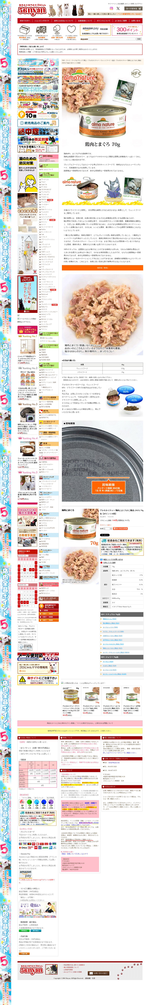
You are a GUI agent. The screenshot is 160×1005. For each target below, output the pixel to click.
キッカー (44, 530)
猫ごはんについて (47, 169)
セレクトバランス (47, 259)
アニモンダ (45, 194)
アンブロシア (45, 202)
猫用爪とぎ (45, 502)
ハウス (43, 509)
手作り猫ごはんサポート (49, 375)
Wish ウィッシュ (46, 209)
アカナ (43, 182)
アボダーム (45, 197)
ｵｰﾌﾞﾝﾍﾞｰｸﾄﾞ (45, 219)
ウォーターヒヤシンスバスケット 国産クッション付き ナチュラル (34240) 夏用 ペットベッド (27, 461)
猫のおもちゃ (45, 593)
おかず (43, 380)
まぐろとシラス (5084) (110, 627)
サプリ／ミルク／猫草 (48, 382)
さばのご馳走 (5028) (109, 666)
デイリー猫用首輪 (47, 402)
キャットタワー (46, 497)
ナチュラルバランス (48, 272)
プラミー (44, 297)
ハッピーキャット (47, 282)
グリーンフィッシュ (48, 239)
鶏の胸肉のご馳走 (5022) (111, 623)
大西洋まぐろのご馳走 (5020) (112, 636)
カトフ (43, 224)
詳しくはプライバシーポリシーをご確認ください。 (120, 753)
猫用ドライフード (47, 370)
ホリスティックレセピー (49, 312)
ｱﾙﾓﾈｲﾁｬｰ (44, 199)
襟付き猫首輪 (45, 407)
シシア (43, 249)
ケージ (43, 504)
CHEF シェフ (45, 252)
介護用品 (44, 462)
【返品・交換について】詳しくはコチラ (74, 854)
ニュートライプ (46, 274)
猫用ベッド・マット (48, 500)
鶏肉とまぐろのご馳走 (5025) (112, 648)
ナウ (42, 267)
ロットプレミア (46, 324)
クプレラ (44, 237)
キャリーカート (46, 489)
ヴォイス (44, 214)
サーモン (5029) (108, 661)
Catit (42, 234)
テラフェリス (45, 264)
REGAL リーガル (46, 319)
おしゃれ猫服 (45, 447)
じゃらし (44, 523)
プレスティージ (46, 304)
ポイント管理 (129, 4)
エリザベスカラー (47, 464)
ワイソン (44, 329)
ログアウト (138, 4)
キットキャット (46, 232)
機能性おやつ (47, 387)
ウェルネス (45, 212)
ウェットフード (105, 60)
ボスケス (44, 309)
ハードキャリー (46, 486)
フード (68, 60)
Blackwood (44, 294)
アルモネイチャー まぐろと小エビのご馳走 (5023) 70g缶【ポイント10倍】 (111, 708)
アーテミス (45, 179)
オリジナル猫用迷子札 (48, 415)
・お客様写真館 (67, 970)
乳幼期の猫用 (45, 360)
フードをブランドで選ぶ (79, 60)
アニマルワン (45, 192)
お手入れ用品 (45, 570)
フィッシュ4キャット (48, 287)
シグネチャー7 (46, 247)
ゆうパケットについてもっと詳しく (35, 754)
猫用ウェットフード (48, 372)
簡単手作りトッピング (48, 377)
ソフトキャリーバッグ (48, 481)
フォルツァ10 (45, 289)
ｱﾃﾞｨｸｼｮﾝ (44, 187)
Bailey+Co (44, 307)
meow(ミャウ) (45, 314)
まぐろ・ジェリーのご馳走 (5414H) (114, 674)
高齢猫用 (44, 355)
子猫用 (43, 352)
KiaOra (43, 229)
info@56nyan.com (114, 762)
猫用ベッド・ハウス (48, 591)
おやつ (43, 385)
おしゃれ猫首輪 (46, 404)
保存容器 (44, 546)
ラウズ (43, 317)
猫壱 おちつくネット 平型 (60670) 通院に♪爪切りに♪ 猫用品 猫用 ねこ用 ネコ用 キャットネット (27, 428)
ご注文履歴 (120, 4)
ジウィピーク (45, 244)
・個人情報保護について (70, 967)
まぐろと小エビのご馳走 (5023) (113, 644)
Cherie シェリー (46, 254)
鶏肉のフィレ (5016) (109, 619)
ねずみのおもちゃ (47, 520)
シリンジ (44, 467)
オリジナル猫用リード (48, 428)
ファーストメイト (47, 284)
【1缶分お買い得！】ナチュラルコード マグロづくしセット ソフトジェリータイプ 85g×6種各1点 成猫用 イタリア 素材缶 (27, 392)
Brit (42, 302)
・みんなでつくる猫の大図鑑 (72, 972)
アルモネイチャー (93, 60)
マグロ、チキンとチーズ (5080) (113, 631)
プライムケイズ (46, 292)
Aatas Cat (44, 184)
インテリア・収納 (47, 507)
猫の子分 (44, 525)
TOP (63, 60)
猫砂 (42, 557)
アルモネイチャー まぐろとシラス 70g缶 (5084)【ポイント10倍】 (91, 708)
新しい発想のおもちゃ (48, 518)
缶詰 (113, 60)
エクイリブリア (46, 217)
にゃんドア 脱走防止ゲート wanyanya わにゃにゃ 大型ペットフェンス (27, 358)
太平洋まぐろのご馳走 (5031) (112, 640)
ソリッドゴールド (47, 262)
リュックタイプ (48, 484)
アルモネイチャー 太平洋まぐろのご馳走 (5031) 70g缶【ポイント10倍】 (131, 708)
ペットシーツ (45, 560)
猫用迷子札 (45, 417)
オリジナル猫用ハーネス (49, 426)
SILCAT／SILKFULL (48, 257)
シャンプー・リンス (48, 573)
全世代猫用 (45, 357)
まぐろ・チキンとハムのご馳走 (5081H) (116, 652)
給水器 (43, 541)
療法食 (42, 338)
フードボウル (45, 539)
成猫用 (43, 350)
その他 (43, 562)
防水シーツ (45, 472)
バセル (43, 279)
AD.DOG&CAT (46, 189)
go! (42, 242)
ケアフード (44, 341)
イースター (45, 204)
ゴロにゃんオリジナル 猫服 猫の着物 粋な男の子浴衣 (27, 495)
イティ (43, 207)
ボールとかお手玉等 (48, 528)
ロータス (44, 322)
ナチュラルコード (47, 269)
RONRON (44, 327)
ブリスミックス (46, 299)
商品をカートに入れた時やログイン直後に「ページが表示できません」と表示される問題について (80, 723)
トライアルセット (47, 390)
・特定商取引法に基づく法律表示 (73, 965)
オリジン (44, 222)
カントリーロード (47, 227)
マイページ (112, 4)
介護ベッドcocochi (47, 469)
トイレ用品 (45, 555)
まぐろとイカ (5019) (109, 670)
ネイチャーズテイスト (48, 277)
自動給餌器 (45, 544)
